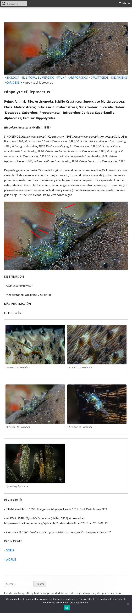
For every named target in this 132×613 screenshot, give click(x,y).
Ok (66, 607)
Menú (126, 3)
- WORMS (10, 559)
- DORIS (9, 550)
